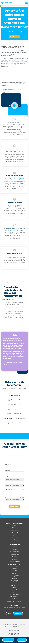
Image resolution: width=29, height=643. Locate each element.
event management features (15, 179)
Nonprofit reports (14, 580)
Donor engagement (14, 534)
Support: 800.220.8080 (14, 596)
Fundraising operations (14, 554)
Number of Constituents (10, 483)
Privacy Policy (10, 624)
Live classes (14, 549)
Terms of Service (18, 624)
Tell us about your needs (10, 489)
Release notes (14, 559)
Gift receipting (14, 537)
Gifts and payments (14, 539)
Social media (14, 573)
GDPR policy (14, 591)
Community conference (14, 558)
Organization (8, 464)
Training (14, 548)
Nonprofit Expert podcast (14, 561)
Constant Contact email (14, 575)
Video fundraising (14, 535)
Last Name (7, 458)
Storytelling (14, 525)
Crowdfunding (14, 577)
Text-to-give (14, 568)
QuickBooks (14, 572)
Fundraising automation (14, 529)
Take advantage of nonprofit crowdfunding (14, 206)
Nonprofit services (14, 553)
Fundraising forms (14, 570)
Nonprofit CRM (14, 567)
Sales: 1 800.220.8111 (14, 594)
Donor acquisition (14, 532)
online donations (13, 230)
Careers (14, 592)
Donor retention (14, 527)
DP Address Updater (11, 151)
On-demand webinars (14, 551)
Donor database (14, 578)
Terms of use (14, 589)
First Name (7, 451)
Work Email (7, 470)
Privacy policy (14, 587)
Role (6, 497)
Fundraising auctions (14, 530)
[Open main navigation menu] (26, 2)
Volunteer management (14, 540)
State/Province (8, 476)
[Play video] (14, 105)
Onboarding (14, 546)
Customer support (14, 556)
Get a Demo (13, 36)
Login (9, 613)
